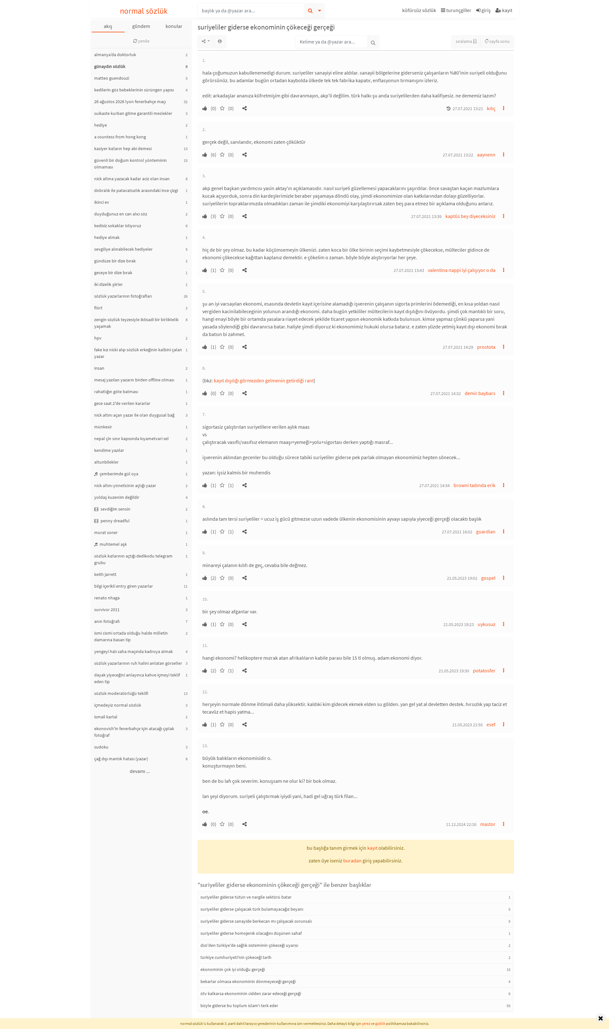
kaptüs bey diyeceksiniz (470, 216)
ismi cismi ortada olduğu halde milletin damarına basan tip (131, 636)
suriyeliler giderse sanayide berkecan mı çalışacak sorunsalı (256, 921)
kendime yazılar (109, 450)
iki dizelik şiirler (108, 284)
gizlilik (380, 1023)
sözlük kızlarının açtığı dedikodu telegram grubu (133, 559)
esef (491, 724)
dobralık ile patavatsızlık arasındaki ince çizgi (136, 190)
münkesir (103, 427)
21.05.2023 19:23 (458, 624)
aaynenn (486, 154)
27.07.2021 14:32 (445, 393)
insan (99, 368)
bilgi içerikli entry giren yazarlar (123, 586)
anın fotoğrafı (107, 621)
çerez (366, 1023)
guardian (485, 531)
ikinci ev (101, 202)
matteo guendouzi (111, 78)
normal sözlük (144, 11)
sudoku (101, 747)
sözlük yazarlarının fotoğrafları (123, 296)
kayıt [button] (372, 848)
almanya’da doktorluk (115, 54)
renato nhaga (107, 598)
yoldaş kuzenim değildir (116, 497)
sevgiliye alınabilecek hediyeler (123, 249)
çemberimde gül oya (118, 474)
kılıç (491, 108)
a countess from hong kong (120, 137)
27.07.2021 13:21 (468, 108)
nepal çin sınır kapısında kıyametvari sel (131, 438)
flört (98, 308)
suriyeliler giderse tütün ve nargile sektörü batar (245, 897)
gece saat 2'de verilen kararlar (122, 403)
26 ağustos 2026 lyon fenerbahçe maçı (130, 101)
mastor (487, 824)
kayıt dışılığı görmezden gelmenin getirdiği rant (264, 380)
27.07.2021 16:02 (457, 532)
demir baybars (480, 393)
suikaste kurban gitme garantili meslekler (133, 113)
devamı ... (140, 771)
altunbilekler (106, 462)
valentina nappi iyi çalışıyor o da (461, 270)
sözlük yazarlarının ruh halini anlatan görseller (138, 663)
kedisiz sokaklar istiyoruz (117, 225)
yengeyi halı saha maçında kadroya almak (133, 651)
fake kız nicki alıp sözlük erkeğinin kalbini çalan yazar (138, 353)
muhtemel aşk (113, 544)
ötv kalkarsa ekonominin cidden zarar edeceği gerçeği (250, 993)
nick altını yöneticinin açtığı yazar (125, 485)
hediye (100, 125)
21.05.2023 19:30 (454, 671)
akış (108, 26)
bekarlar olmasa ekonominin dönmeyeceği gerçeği (248, 981)
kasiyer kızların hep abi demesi (123, 148)
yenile (143, 41)
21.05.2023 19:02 (462, 578)
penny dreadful (115, 521)
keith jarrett (105, 574)
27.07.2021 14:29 (458, 347)
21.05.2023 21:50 (467, 725)
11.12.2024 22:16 (461, 824)
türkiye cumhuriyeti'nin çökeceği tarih (236, 957)
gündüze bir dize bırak (115, 261)
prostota (486, 347)
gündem (141, 26)
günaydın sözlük (109, 66)
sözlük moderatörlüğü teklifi (121, 693)
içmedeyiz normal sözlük (117, 705)
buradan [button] (352, 860)
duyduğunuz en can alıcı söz (120, 214)
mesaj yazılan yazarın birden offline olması (134, 380)
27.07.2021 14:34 (434, 485)
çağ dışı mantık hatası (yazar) (121, 759)
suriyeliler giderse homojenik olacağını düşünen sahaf (251, 933)
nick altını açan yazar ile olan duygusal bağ (134, 415)
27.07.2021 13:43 (409, 270)
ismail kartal (105, 717)
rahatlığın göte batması (116, 391)
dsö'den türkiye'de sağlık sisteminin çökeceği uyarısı (249, 945)
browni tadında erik (474, 485)
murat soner (106, 532)
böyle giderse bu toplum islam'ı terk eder (239, 1005)
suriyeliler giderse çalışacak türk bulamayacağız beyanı (251, 909)
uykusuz (486, 624)
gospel (488, 578)
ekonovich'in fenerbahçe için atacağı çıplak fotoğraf (134, 732)
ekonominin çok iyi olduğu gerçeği (232, 969)
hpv (98, 338)
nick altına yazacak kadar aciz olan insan (132, 178)
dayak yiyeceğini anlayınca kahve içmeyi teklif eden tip (137, 678)
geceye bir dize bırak (113, 272)
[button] (420, 11)
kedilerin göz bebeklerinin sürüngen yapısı (134, 90)
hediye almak (107, 237)
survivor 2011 (107, 609)
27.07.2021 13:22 (458, 155)
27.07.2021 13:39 (426, 216)
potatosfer (484, 670)
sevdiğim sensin (115, 509)
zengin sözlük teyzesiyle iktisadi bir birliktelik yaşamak (136, 323)
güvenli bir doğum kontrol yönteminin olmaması (130, 163)
